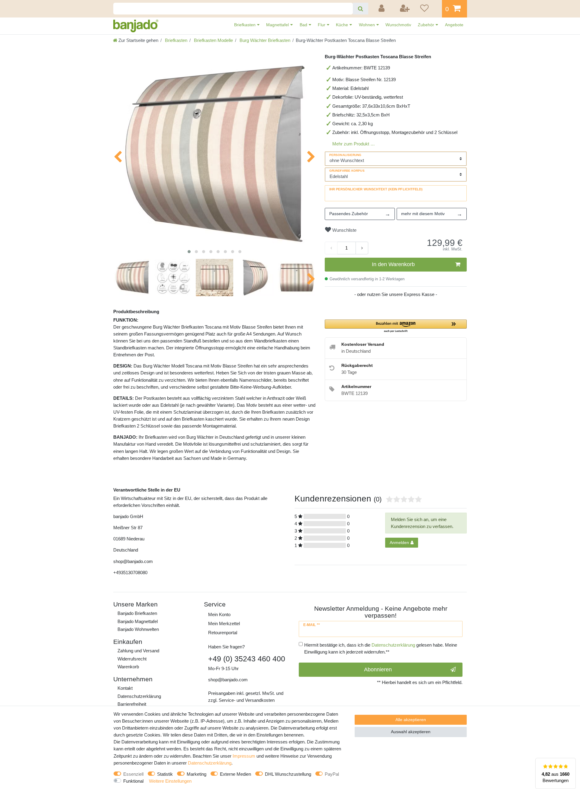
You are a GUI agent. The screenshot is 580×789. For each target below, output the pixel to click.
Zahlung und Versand (138, 650)
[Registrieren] (405, 8)
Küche (342, 24)
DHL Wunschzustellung (288, 774)
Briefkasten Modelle (213, 40)
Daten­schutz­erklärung (139, 696)
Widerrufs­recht (132, 658)
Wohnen (367, 24)
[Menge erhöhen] (362, 248)
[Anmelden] (382, 8)
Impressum (244, 756)
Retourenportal (222, 632)
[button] (396, 326)
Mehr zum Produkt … (353, 143)
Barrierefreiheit (132, 704)
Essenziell (133, 774)
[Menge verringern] (331, 248)
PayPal (332, 774)
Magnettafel (278, 24)
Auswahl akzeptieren (410, 731)
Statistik (165, 774)
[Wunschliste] (429, 8)
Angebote (454, 24)
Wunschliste (343, 230)
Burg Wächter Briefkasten (264, 40)
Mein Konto (219, 614)
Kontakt (125, 688)
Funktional (133, 781)
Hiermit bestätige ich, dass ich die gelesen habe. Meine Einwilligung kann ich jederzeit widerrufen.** (380, 648)
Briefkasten (245, 24)
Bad (304, 24)
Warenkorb (128, 666)
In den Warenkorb (393, 264)
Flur (322, 24)
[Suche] (360, 8)
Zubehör (426, 24)
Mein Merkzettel (224, 623)
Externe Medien (235, 774)
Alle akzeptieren (410, 719)
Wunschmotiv (398, 24)
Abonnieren (378, 670)
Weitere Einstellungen (170, 781)
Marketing (196, 774)
